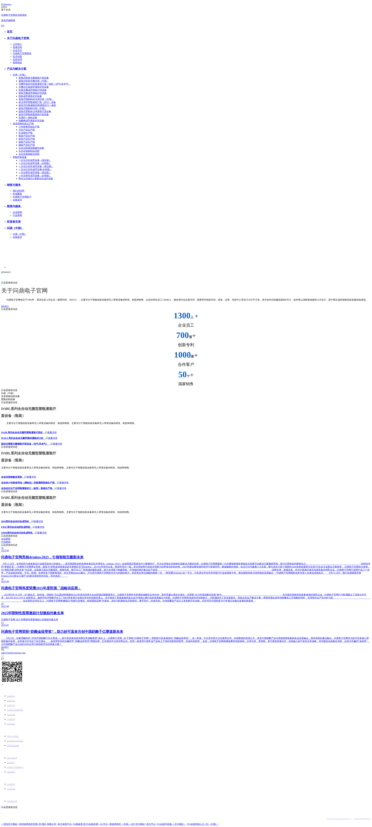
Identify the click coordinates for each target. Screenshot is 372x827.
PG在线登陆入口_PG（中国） (202, 824)
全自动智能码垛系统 (29, 151)
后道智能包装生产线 (23, 123)
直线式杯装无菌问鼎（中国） (34, 81)
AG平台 (104, 824)
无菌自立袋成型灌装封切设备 (34, 87)
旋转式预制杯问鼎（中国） (32, 108)
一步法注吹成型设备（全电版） (35, 163)
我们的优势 (18, 191)
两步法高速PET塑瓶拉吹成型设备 (36, 178)
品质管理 (17, 59)
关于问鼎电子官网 (18, 38)
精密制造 (17, 62)
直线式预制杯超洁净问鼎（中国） (36, 99)
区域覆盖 (17, 194)
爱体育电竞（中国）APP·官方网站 (127, 824)
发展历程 (17, 47)
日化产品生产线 (27, 129)
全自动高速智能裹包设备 (31, 148)
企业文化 (17, 50)
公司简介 (17, 44)
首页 (9, 31)
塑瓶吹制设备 (20, 157)
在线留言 (17, 200)
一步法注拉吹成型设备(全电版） (35, 169)
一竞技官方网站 (9, 824)
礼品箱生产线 (26, 133)
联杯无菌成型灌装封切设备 (32, 93)
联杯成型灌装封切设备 (30, 96)
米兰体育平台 (65, 824)
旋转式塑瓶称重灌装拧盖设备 (34, 114)
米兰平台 (151, 824)
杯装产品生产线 (27, 139)
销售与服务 (14, 184)
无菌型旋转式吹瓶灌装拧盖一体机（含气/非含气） (44, 84)
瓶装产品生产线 (27, 136)
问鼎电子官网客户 (22, 197)
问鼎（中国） (20, 75)
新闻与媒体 (14, 206)
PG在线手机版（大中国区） (171, 824)
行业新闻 (17, 215)
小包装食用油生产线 (29, 126)
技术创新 (17, 56)
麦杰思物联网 (8, 20)
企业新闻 (17, 212)
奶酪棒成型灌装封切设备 (31, 120)
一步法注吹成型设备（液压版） (35, 160)
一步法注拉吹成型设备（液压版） (36, 166)
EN (2, 25)
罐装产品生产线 (27, 145)
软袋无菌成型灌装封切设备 (32, 90)
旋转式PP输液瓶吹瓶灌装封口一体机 (37, 105)
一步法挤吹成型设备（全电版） (35, 175)
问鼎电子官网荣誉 (22, 53)
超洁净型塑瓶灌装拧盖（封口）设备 (37, 102)
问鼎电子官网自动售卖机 (14, 15)
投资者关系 (14, 221)
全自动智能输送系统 (29, 154)
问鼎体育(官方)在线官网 (85, 824)
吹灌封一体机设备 (28, 117)
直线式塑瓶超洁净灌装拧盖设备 (35, 111)
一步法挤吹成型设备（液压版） (35, 172)
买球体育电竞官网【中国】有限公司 (37, 824)
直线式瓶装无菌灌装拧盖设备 (34, 78)
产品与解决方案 (17, 68)
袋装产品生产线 (27, 142)
